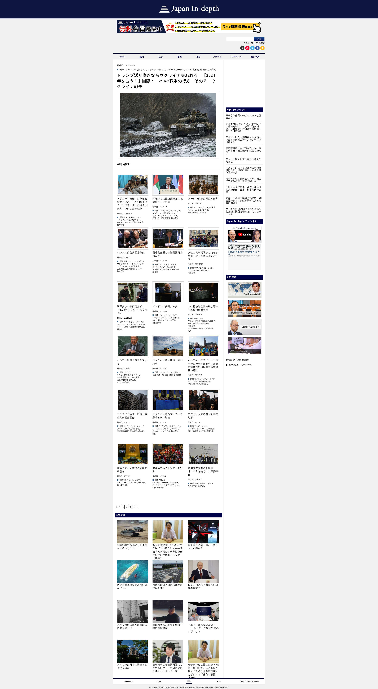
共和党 (196, 70)
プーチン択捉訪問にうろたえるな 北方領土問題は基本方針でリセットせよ (245, 211)
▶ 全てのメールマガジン (239, 365)
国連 (135, 222)
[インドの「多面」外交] (168, 292)
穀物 (166, 375)
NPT (201, 318)
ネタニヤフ (135, 220)
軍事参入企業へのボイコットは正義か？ (243, 116)
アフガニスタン (169, 264)
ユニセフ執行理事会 (125, 375)
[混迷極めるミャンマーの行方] (168, 454)
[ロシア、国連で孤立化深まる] (132, 346)
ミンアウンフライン (170, 485)
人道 (133, 429)
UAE (161, 264)
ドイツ (156, 429)
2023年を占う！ (129, 322)
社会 (198, 57)
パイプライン (165, 429)
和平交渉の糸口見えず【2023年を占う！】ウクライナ (132, 309)
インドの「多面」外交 (165, 306)
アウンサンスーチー (160, 482)
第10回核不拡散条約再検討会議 (200, 328)
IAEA (196, 318)
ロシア (188, 70)
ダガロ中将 (210, 207)
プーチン (180, 70)
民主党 (213, 70)
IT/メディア (236, 57)
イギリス (176, 211)
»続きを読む (123, 164)
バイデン (171, 70)
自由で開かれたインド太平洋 (164, 320)
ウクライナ (151, 70)
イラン (210, 268)
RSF (196, 207)
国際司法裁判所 (205, 381)
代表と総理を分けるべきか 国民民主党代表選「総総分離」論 (243, 179)
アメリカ (168, 211)
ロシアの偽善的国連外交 (131, 252)
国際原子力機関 (203, 323)
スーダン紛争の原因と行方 (203, 198)
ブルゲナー (173, 482)
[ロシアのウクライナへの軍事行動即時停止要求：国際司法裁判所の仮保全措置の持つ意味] (203, 346)
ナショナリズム (171, 315)
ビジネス (255, 57)
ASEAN (162, 480)
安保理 (140, 222)
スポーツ (217, 57)
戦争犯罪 (133, 431)
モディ (163, 318)
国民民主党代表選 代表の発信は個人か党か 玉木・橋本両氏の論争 (243, 189)
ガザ (128, 220)
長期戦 (119, 329)
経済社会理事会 (123, 382)
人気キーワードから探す (254, 43)
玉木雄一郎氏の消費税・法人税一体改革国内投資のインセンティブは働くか (243, 139)
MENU (123, 57)
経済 (161, 57)
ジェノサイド (209, 379)
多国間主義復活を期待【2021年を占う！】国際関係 (203, 471)
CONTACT (128, 681)
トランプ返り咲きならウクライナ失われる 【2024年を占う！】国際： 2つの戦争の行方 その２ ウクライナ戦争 (166, 81)
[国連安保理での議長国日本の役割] (168, 238)
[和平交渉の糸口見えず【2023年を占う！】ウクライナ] (132, 292)
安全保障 (120, 269)
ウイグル (130, 480)
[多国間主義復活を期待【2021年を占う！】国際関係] (203, 454)
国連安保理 (157, 269)
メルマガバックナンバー (249, 681)
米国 (190, 331)
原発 (194, 323)
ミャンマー (121, 482)
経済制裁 (210, 431)
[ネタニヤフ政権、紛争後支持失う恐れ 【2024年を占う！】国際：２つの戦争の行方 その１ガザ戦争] (132, 185)
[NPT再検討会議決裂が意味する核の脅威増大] (203, 292)
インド (161, 315)
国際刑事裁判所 (123, 431)
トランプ (161, 70)
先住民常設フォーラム (126, 377)
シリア (137, 480)
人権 (139, 482)
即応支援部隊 (193, 212)
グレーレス (171, 213)
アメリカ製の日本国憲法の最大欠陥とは (243, 160)
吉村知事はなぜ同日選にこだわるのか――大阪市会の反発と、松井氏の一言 (168, 667)
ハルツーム (192, 210)
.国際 (121, 70)
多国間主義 (192, 486)
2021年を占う (199, 483)
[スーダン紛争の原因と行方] (203, 185)
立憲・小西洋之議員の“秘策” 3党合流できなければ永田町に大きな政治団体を (244, 200)
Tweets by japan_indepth (237, 359)
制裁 (176, 372)
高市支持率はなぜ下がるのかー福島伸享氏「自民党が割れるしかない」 (243, 150)
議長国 (155, 272)
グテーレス (131, 264)
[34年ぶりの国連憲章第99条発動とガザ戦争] (168, 185)
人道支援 (156, 218)
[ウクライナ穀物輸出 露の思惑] (168, 346)
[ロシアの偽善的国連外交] (132, 238)
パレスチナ (127, 222)
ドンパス (141, 324)
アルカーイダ (193, 429)
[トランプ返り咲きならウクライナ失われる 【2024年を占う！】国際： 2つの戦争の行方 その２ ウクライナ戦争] (168, 125)
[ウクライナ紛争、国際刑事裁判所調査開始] (132, 400)
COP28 (161, 211)
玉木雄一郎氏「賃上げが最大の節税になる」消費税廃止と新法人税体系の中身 (243, 170)
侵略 (137, 429)
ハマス (119, 222)
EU (160, 426)
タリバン (165, 267)
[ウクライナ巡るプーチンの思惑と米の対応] (168, 400)
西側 (171, 375)
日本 (140, 269)
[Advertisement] (244, 85)
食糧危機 (177, 375)
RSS (219, 681)
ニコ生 (158, 681)
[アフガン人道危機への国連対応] (203, 400)
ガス (179, 426)
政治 (142, 57)
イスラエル (121, 220)
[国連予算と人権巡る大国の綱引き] (132, 454)
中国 (133, 266)
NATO (125, 261)
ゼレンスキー (132, 324)
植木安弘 (204, 70)
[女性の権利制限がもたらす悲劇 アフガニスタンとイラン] (203, 238)
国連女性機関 (122, 380)
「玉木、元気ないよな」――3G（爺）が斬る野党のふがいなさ (203, 628)
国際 (179, 57)
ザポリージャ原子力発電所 (198, 321)
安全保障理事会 (131, 269)
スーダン (202, 207)
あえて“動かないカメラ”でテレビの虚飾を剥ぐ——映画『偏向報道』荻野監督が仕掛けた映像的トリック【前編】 (168, 552)
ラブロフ (120, 266)
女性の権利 (166, 269)
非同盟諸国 (157, 323)
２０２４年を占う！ (135, 70)
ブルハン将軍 (203, 210)
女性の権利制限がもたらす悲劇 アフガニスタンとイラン (203, 255)
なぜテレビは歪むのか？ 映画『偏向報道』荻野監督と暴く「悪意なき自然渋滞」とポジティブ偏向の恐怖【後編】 (203, 671)
